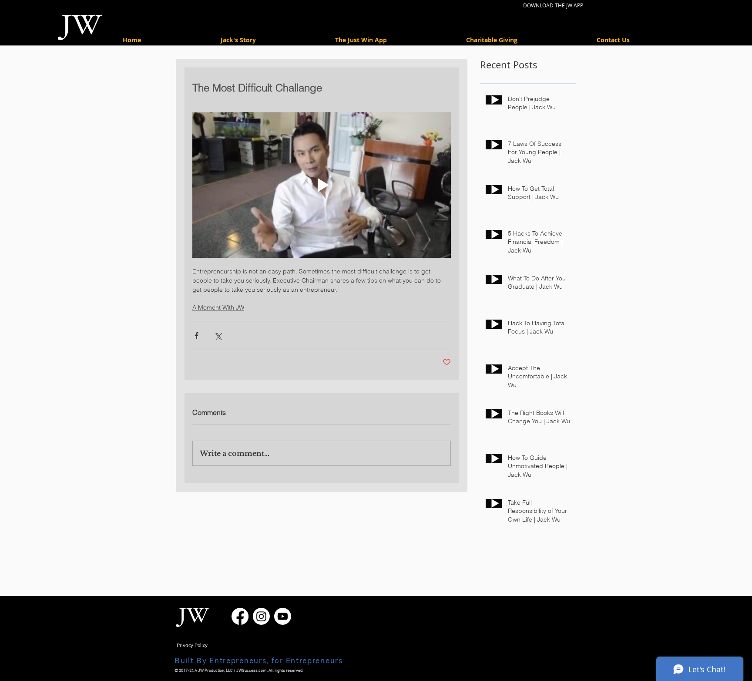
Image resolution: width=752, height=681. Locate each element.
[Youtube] (282, 616)
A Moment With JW (218, 307)
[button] (491, 40)
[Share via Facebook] (196, 335)
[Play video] (321, 185)
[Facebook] (240, 616)
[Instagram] (261, 616)
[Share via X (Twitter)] (218, 335)
